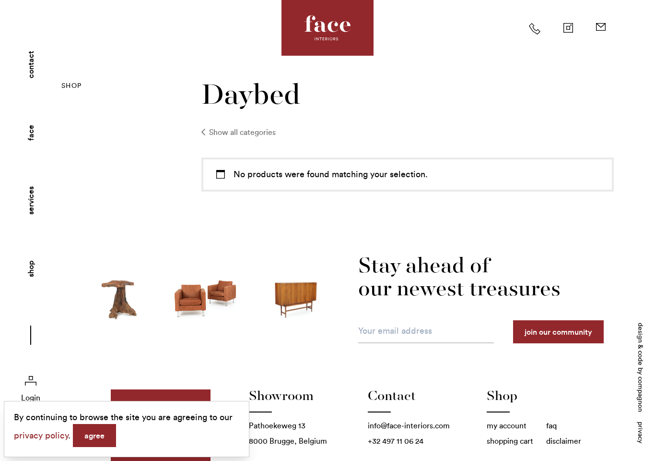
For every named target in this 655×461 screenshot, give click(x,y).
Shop (30, 268)
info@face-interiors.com (409, 425)
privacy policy (41, 435)
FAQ (551, 425)
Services (30, 200)
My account (506, 425)
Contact (30, 64)
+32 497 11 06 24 (395, 441)
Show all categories (241, 132)
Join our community (558, 332)
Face (30, 133)
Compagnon (640, 394)
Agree (94, 435)
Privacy (640, 432)
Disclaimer (563, 441)
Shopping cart (510, 441)
